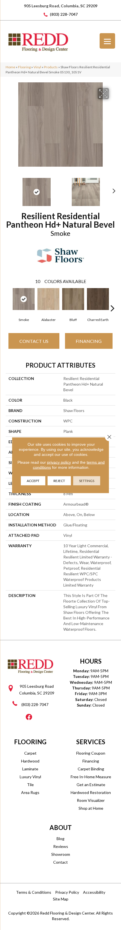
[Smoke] (23, 299)
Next (112, 189)
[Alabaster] (48, 299)
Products (51, 67)
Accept (33, 480)
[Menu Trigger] (107, 41)
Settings (86, 480)
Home (10, 67)
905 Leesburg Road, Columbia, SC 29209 (60, 5)
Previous (8, 189)
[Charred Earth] (98, 299)
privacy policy (59, 462)
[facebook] (29, 717)
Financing (89, 341)
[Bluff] (73, 299)
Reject (59, 480)
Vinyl (37, 67)
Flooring (24, 67)
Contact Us (33, 341)
